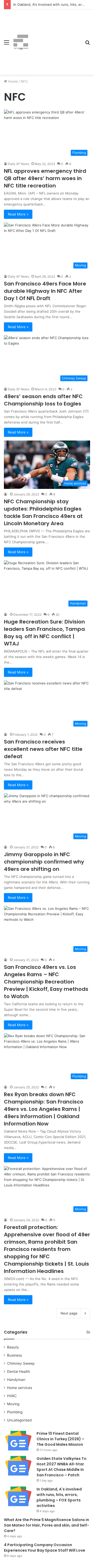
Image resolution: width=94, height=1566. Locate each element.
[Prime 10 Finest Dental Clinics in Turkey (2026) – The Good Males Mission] (18, 1440)
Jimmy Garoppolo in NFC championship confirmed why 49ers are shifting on (44, 862)
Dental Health (18, 1371)
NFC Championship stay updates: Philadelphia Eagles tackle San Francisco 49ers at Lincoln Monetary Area (43, 512)
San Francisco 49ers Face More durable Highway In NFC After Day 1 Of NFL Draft (45, 291)
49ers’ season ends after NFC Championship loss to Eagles (43, 400)
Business (14, 1355)
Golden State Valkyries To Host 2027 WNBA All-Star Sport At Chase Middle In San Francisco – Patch (61, 1467)
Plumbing (14, 1412)
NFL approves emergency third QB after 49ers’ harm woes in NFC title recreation (45, 178)
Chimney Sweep (20, 1363)
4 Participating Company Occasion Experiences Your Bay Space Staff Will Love (44, 1547)
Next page (69, 1313)
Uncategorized (19, 1420)
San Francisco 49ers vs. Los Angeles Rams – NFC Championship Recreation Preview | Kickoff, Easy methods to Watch (46, 981)
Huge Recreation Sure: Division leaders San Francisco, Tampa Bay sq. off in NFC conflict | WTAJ (44, 632)
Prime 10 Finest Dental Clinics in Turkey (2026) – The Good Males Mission (60, 1439)
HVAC (12, 1396)
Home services (19, 1388)
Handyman (16, 1380)
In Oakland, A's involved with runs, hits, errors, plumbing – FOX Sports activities (59, 1497)
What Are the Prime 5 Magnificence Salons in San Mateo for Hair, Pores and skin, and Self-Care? (46, 1525)
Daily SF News (18, 164)
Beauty (13, 1347)
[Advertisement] (55, 38)
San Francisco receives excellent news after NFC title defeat (43, 749)
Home (12, 81)
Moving (13, 1404)
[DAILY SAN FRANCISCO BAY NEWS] (21, 42)
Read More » (18, 214)
